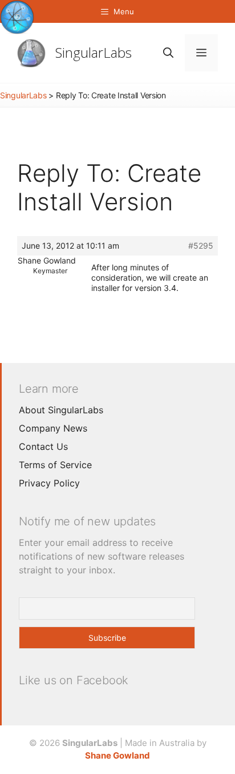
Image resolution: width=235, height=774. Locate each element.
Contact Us (43, 446)
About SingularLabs (61, 410)
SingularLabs (93, 52)
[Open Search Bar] (168, 52)
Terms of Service (55, 464)
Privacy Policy (49, 483)
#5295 (200, 245)
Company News (53, 428)
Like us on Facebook (73, 680)
